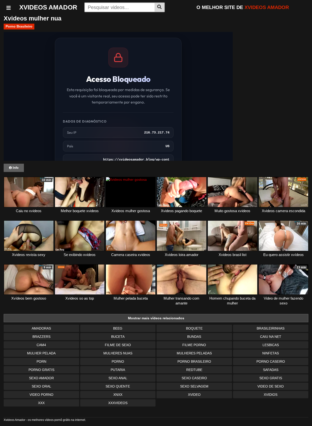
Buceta (118, 337)
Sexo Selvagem (194, 386)
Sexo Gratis (270, 378)
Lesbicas (271, 345)
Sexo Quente (118, 386)
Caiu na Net (270, 337)
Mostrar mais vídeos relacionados (156, 318)
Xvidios (270, 395)
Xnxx (117, 395)
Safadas (270, 370)
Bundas (194, 337)
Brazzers (41, 337)
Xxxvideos (117, 403)
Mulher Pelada (41, 353)
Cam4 (41, 345)
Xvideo (194, 395)
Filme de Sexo (118, 345)
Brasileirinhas (270, 328)
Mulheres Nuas (117, 353)
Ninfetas (270, 353)
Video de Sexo (270, 386)
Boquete (194, 328)
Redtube (194, 370)
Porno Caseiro (270, 361)
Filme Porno (194, 345)
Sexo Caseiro (194, 378)
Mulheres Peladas (194, 353)
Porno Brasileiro (19, 26)
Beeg (117, 328)
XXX (41, 403)
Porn (41, 361)
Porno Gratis (41, 370)
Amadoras (41, 328)
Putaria (118, 370)
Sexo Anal (117, 378)
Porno (118, 361)
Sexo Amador (41, 378)
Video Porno (41, 395)
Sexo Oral (41, 386)
